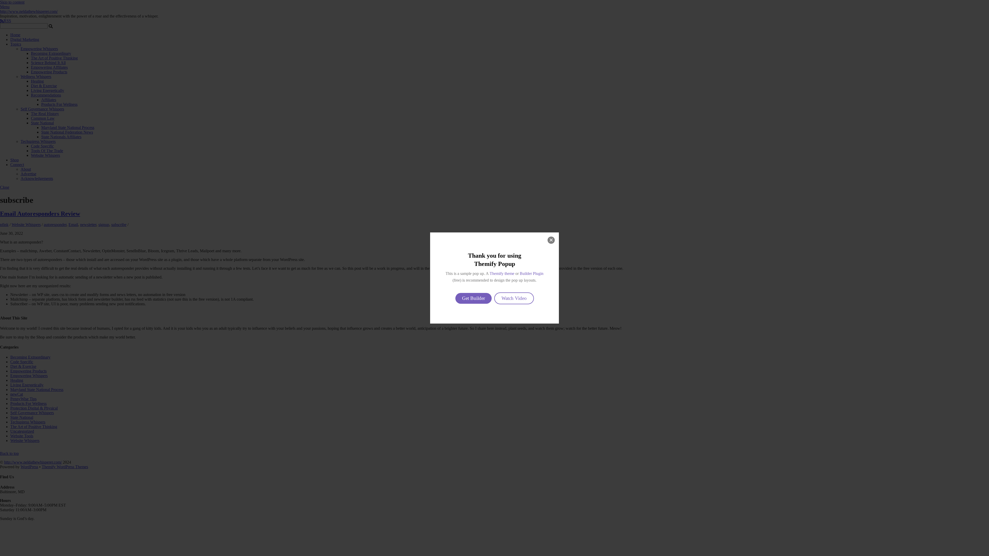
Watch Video (514, 298)
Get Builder (473, 298)
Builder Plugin (531, 273)
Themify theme (502, 273)
